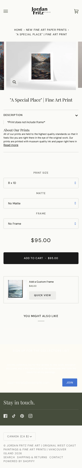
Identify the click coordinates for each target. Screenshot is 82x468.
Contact (56, 457)
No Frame (14, 224)
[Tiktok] (14, 416)
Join (69, 382)
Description (13, 115)
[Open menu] (10, 11)
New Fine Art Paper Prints (46, 30)
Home (18, 30)
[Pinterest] (22, 416)
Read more (10, 145)
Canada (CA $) (18, 436)
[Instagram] (30, 416)
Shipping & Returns (32, 457)
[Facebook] (5, 416)
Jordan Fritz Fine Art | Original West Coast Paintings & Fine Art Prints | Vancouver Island (39, 449)
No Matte (14, 203)
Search (9, 457)
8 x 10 (12, 183)
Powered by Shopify (19, 461)
